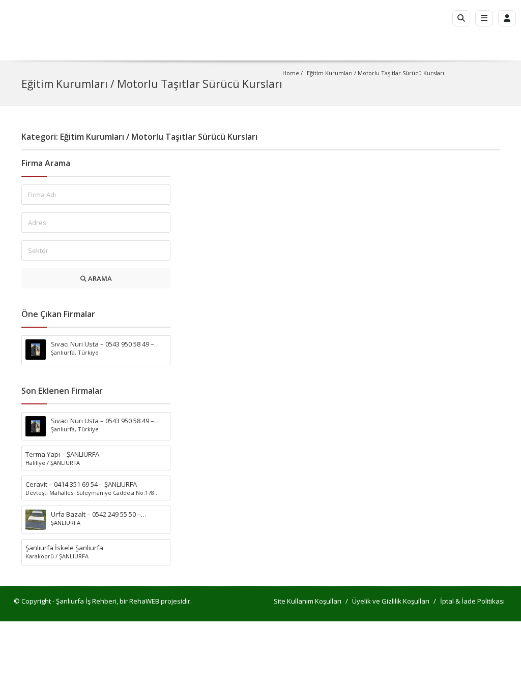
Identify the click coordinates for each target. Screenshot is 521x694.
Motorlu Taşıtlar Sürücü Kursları (401, 73)
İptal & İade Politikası (472, 601)
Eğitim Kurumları (330, 73)
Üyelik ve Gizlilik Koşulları (390, 601)
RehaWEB (144, 601)
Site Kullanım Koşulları (307, 601)
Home (290, 73)
